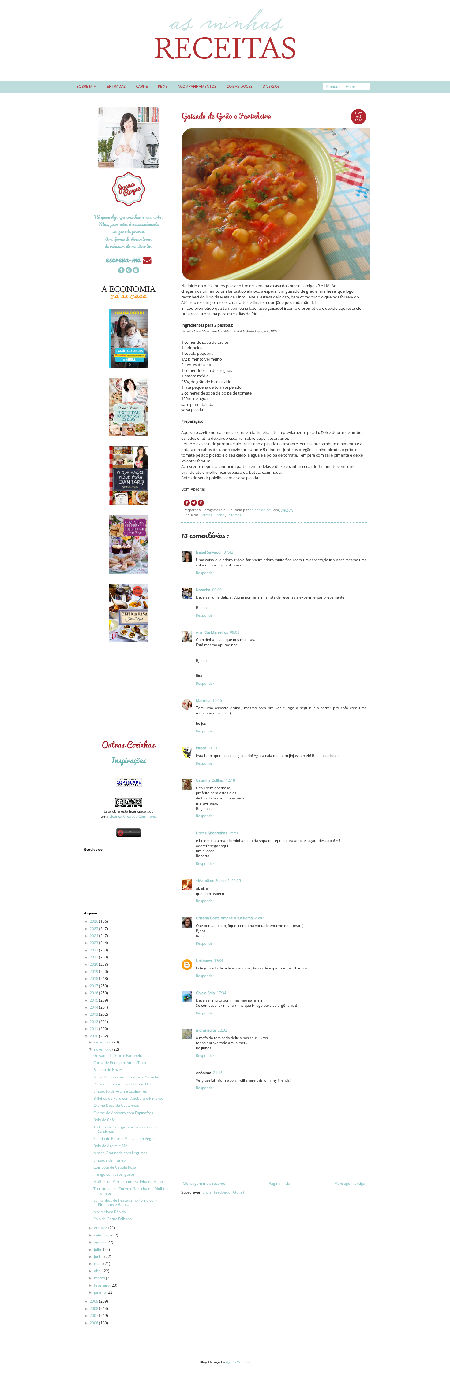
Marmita (203, 700)
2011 (94, 1028)
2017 (94, 985)
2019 (94, 971)
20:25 (236, 880)
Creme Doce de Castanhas (116, 1105)
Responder (205, 572)
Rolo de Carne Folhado (112, 1218)
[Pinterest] (128, 270)
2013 (94, 1014)
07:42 (228, 552)
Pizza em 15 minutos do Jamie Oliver (124, 1084)
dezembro (103, 1042)
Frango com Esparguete (113, 1174)
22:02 (222, 1030)
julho (98, 1249)
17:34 (221, 992)
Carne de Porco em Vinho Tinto (119, 1062)
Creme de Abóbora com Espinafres (123, 1112)
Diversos (271, 86)
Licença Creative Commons (132, 816)
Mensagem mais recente (204, 1183)
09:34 (218, 960)
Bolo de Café (104, 1119)
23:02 (259, 918)
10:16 (217, 700)
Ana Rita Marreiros (212, 632)
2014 (94, 1007)
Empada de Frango (109, 1160)
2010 (94, 1036)
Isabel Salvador (209, 552)
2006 (94, 1322)
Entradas (116, 86)
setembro (102, 1235)
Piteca (201, 747)
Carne (142, 86)
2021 (94, 957)
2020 (94, 964)
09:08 (234, 632)
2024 (94, 935)
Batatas (206, 515)
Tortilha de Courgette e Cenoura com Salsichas (125, 1129)
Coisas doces (240, 86)
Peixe (162, 86)
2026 (94, 921)
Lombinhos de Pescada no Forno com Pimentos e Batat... (125, 1202)
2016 (94, 992)
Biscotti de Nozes (108, 1069)
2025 (94, 928)
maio (98, 1263)
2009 (94, 1301)
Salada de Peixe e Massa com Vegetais (126, 1138)
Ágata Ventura (238, 1362)
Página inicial (280, 1183)
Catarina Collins (210, 780)
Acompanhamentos (197, 86)
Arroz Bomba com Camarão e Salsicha (126, 1077)
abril (98, 1270)
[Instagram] (136, 270)
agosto (100, 1242)
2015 (94, 1000)
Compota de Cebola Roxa (114, 1167)
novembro (103, 1049)
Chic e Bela (205, 992)
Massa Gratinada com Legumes (120, 1152)
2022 (94, 950)
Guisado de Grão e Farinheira (118, 1055)
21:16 (218, 1072)
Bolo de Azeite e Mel (110, 1145)
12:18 (230, 780)
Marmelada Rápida (109, 1211)
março (100, 1277)
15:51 (233, 833)
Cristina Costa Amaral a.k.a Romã (224, 918)
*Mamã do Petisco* (213, 880)
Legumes (234, 515)
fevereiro (102, 1285)
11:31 (213, 747)
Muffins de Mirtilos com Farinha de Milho (128, 1181)
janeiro (100, 1292)
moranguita (206, 1030)
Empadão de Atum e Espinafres (120, 1091)
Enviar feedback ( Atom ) (223, 1192)
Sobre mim (87, 86)
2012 (94, 1021)
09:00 (217, 589)
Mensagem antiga (349, 1183)
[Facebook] (121, 270)
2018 (94, 978)
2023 (94, 942)
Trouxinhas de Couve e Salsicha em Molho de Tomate (132, 1190)
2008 (94, 1308)
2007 (94, 1315)
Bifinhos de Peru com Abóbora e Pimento (128, 1098)
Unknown (204, 960)
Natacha (203, 589)
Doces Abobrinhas (211, 833)
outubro (101, 1227)
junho (99, 1256)
